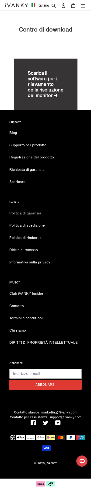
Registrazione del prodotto (31, 157)
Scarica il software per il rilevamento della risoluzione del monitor (45, 84)
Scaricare (17, 181)
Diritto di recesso (23, 249)
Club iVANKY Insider (26, 293)
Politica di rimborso (25, 237)
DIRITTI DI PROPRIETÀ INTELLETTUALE (43, 342)
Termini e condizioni (26, 317)
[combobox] (38, 5)
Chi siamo (17, 330)
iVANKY (51, 463)
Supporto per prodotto (27, 144)
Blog (13, 132)
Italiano (41, 5)
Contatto (16, 305)
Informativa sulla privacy (29, 262)
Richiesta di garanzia (27, 169)
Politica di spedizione (27, 225)
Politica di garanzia (25, 213)
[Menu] (83, 5)
